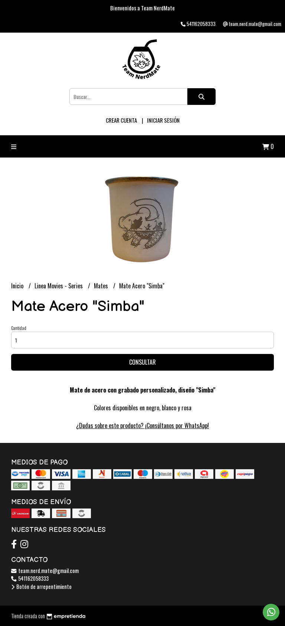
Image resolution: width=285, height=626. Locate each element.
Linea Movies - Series (59, 285)
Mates (101, 285)
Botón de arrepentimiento (43, 586)
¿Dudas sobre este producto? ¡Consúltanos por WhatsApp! (142, 425)
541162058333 (33, 578)
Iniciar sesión (163, 120)
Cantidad (18, 328)
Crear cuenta (121, 120)
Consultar (142, 362)
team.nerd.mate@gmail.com (48, 570)
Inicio (18, 285)
